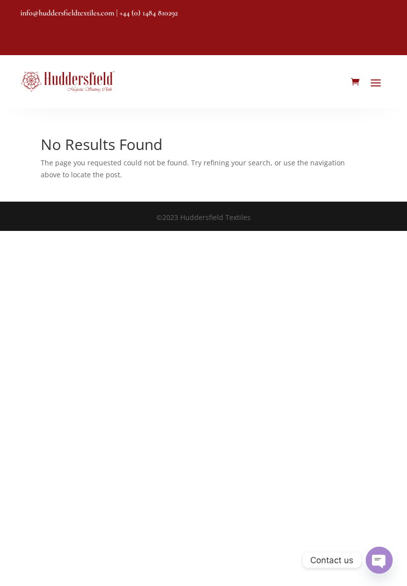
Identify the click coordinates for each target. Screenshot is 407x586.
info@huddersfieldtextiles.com (67, 13)
